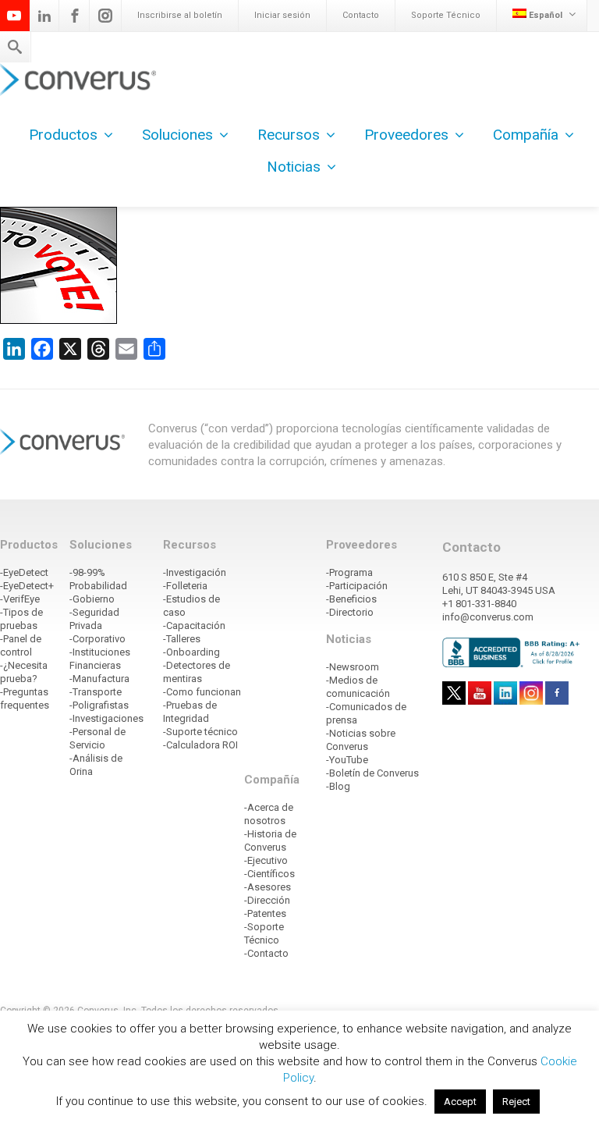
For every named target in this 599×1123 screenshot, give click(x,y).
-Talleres (181, 639)
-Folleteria (185, 586)
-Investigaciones (106, 718)
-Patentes (265, 913)
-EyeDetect (24, 572)
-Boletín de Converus (372, 773)
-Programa (349, 572)
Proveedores (406, 135)
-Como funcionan (202, 692)
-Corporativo (97, 639)
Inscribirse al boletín (179, 15)
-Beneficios (351, 599)
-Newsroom (352, 667)
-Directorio (350, 612)
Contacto (360, 15)
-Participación (357, 586)
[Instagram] (105, 15)
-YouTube (347, 760)
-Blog (338, 786)
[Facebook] (74, 15)
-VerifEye (20, 599)
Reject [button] (516, 1101)
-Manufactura (99, 678)
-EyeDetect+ (27, 586)
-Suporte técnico (200, 731)
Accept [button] (460, 1101)
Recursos (288, 135)
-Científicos (269, 874)
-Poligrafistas (99, 705)
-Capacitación (194, 625)
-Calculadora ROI (200, 745)
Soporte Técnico (445, 15)
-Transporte (95, 692)
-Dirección (267, 900)
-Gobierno (92, 599)
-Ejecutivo (266, 860)
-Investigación (194, 572)
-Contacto (266, 953)
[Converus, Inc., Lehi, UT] (513, 651)
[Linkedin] (44, 15)
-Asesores (267, 887)
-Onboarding (191, 652)
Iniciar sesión (282, 15)
